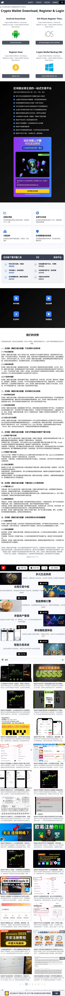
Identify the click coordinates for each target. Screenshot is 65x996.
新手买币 (39, 2)
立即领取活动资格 (32, 191)
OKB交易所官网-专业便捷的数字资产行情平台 (14, 7)
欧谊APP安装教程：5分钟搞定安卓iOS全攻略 (29, 123)
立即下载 (43, 584)
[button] (23, 984)
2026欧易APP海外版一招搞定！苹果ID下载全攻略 (31, 116)
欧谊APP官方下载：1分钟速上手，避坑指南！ (30, 133)
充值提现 (55, 2)
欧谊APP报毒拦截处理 (22, 126)
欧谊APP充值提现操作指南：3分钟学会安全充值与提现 (32, 130)
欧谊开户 (31, 2)
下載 (62, 2)
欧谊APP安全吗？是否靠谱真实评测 (26, 120)
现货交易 (47, 2)
